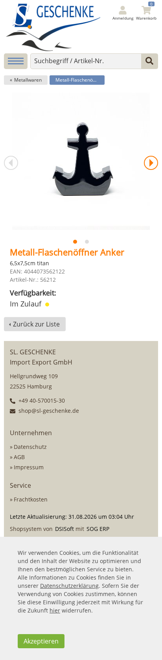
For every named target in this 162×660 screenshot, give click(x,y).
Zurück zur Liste (36, 324)
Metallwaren (28, 80)
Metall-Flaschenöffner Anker (80, 80)
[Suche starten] (149, 61)
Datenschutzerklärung (69, 585)
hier (55, 610)
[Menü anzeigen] (16, 61)
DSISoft (64, 528)
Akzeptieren (41, 641)
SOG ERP (98, 528)
